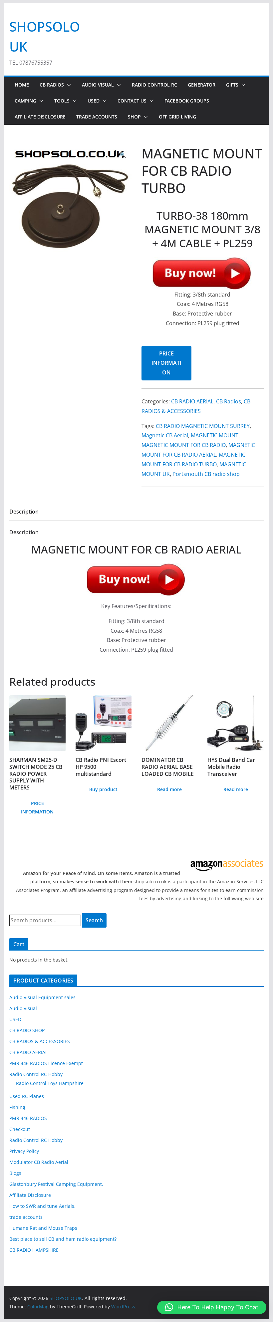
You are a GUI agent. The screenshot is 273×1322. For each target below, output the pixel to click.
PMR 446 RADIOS (28, 1118)
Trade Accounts (96, 116)
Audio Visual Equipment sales (42, 997)
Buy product (103, 789)
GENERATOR (201, 85)
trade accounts (26, 1217)
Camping (25, 101)
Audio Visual (98, 85)
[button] (67, 85)
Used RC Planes (26, 1096)
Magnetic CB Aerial (164, 435)
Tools (62, 101)
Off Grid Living (177, 116)
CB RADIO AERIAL (192, 401)
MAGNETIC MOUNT (214, 435)
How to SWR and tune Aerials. (42, 1206)
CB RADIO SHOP (27, 1030)
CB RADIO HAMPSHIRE (34, 1250)
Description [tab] (24, 511)
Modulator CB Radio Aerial (38, 1162)
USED (94, 101)
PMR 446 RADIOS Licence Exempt (46, 1063)
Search (94, 920)
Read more (169, 789)
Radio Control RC (154, 85)
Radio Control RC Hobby (36, 1074)
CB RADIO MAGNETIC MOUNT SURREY (203, 426)
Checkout (19, 1129)
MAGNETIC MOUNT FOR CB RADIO (183, 445)
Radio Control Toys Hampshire (50, 1083)
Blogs (15, 1173)
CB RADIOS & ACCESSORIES (39, 1041)
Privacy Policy (24, 1151)
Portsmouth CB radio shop (206, 474)
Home (22, 85)
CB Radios (52, 85)
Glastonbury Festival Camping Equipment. (56, 1184)
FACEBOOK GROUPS (186, 101)
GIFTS (232, 85)
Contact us (132, 101)
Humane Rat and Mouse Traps (43, 1228)
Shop (134, 116)
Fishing (17, 1107)
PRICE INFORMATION (166, 363)
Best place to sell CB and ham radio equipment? (63, 1239)
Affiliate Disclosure (40, 116)
